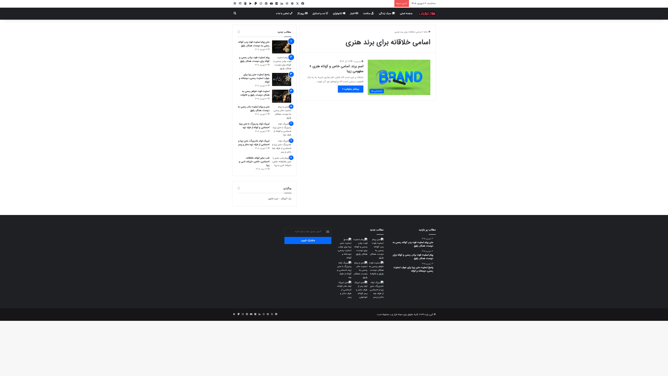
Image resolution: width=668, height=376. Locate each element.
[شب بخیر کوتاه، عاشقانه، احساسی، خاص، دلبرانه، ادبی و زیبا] (281, 162)
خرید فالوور (273, 198)
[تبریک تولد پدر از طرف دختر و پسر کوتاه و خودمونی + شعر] (360, 290)
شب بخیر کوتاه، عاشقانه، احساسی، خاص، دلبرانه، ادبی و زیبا (254, 161)
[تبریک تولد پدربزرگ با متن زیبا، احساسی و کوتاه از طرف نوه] (281, 129)
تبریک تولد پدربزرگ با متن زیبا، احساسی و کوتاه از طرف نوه (254, 125)
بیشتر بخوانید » (350, 89)
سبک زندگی (385, 13)
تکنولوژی (338, 13)
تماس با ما (284, 13)
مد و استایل (319, 13)
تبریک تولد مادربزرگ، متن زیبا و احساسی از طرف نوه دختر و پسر (253, 142)
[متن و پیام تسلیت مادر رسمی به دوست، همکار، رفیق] (281, 112)
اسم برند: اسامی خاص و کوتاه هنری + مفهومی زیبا (336, 69)
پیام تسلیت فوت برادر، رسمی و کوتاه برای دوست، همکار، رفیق (254, 59)
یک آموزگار (286, 198)
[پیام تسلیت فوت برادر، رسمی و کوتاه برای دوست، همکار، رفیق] (281, 63)
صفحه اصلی (406, 13)
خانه (426, 32)
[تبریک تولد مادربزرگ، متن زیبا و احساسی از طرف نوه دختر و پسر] (281, 146)
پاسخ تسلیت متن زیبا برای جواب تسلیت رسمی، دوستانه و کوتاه (254, 78)
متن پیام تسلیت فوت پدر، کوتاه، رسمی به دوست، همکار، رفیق (253, 44)
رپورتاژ (301, 13)
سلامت (367, 13)
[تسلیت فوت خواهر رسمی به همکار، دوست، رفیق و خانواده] (281, 96)
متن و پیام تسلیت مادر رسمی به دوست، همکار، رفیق (253, 108)
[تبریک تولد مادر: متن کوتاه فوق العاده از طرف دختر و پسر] (344, 290)
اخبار (352, 13)
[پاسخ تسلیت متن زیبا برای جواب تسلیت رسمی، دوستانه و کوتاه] (281, 79)
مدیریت (357, 61)
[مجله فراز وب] (427, 13)
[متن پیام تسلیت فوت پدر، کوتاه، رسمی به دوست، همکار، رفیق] (281, 46)
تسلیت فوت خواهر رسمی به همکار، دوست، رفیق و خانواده (255, 93)
